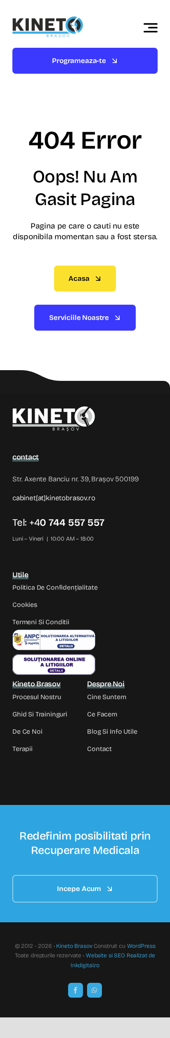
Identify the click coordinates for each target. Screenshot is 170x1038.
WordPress (141, 945)
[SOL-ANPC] (53, 657)
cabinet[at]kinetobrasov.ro (53, 498)
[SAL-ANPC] (53, 633)
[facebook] (75, 990)
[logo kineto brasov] (47, 20)
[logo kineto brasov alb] (53, 410)
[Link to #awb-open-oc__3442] (151, 27)
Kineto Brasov (74, 945)
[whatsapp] (94, 990)
